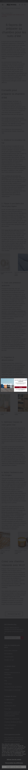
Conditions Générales (23, 389)
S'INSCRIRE (20, 387)
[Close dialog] (26, 379)
